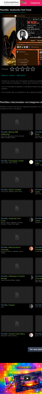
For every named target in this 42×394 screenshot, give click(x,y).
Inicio (24, 3)
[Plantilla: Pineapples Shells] (17, 150)
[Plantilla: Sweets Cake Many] (17, 323)
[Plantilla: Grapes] (17, 294)
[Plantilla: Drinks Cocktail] (17, 179)
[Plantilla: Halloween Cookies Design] (17, 266)
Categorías (35, 3)
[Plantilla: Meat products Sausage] (17, 237)
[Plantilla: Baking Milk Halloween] (17, 121)
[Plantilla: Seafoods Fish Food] (17, 208)
